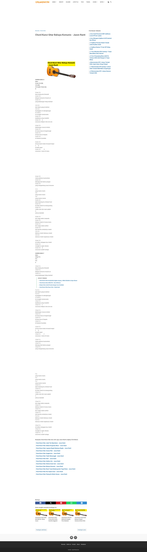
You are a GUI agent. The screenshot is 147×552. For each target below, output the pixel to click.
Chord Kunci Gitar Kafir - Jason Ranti (46, 458)
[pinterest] (61, 503)
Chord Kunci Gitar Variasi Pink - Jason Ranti (48, 451)
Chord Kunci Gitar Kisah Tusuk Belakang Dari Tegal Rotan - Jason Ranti (55, 469)
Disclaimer (83, 544)
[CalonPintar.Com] (42, 2)
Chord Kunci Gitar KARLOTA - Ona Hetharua (50, 282)
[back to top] (143, 548)
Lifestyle (75, 2)
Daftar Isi (69, 544)
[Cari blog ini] (111, 2)
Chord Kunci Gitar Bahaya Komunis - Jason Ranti (49, 466)
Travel (88, 2)
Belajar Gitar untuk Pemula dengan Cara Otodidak (51, 285)
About (78, 544)
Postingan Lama (82, 529)
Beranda (63, 544)
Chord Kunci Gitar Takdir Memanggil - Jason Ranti (50, 456)
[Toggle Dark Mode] (108, 2)
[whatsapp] (71, 503)
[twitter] (51, 503)
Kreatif (61, 2)
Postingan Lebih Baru (41, 529)
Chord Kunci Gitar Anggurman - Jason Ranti (48, 453)
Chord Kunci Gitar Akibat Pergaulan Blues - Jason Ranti (51, 445)
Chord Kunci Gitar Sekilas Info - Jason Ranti (48, 461)
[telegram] (82, 503)
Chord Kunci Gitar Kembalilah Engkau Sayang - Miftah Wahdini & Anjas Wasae (58, 280)
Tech (82, 2)
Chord (94, 2)
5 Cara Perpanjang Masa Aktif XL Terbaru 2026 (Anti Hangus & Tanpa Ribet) (99, 57)
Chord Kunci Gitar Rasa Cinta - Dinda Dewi (49, 287)
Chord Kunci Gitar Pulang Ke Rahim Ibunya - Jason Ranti (51, 474)
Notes (102, 2)
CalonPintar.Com (75, 549)
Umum (53, 2)
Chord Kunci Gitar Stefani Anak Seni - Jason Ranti (50, 464)
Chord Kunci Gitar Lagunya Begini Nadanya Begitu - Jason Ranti (53, 448)
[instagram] (75, 537)
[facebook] (40, 503)
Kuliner (68, 2)
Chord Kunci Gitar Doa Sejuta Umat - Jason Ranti (49, 471)
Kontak (74, 544)
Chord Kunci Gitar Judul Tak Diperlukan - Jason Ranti (50, 443)
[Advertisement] (73, 17)
